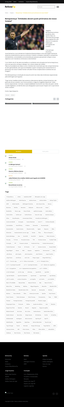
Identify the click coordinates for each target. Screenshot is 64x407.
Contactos (21, 1)
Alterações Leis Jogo (40, 196)
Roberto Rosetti (10, 311)
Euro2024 (33, 236)
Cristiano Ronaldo (49, 222)
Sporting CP (38, 318)
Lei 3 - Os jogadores (11, 268)
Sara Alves (19, 315)
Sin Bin (46, 315)
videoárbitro (51, 329)
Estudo (33, 232)
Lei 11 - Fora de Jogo (11, 261)
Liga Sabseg (52, 275)
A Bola (19, 196)
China (7, 218)
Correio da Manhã (10, 222)
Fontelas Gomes (42, 239)
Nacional (7, 95)
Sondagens (19, 318)
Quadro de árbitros (37, 304)
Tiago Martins (46, 325)
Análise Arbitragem (11, 200)
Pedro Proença (31, 297)
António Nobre (43, 200)
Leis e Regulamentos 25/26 (31, 374)
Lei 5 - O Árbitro (43, 268)
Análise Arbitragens (48, 361)
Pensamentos (41, 297)
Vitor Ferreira (17, 333)
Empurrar (46, 229)
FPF (15, 243)
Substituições (9, 322)
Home (6, 12)
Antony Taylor (53, 200)
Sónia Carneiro (28, 318)
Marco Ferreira (48, 282)
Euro (19, 236)
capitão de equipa (37, 211)
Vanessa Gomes (10, 329)
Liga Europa (33, 275)
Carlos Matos (48, 211)
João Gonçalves (28, 254)
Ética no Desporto (48, 232)
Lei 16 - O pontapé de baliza (30, 264)
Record (27, 307)
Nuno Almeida (16, 293)
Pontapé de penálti (30, 300)
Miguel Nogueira (34, 286)
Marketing (17, 286)
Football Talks (52, 239)
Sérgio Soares (28, 315)
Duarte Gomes (19, 229)
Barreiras (8, 207)
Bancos (50, 204)
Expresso (41, 236)
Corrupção (20, 222)
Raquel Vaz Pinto (10, 307)
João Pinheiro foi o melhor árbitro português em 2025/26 (27, 178)
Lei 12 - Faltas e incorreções (27, 261)
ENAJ (53, 229)
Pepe (49, 297)
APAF (7, 204)
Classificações (15, 218)
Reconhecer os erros (15, 185)
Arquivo (12, 12)
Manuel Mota (22, 282)
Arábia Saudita (15, 204)
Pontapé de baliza (17, 300)
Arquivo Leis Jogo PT (29, 381)
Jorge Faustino (14, 166)
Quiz (47, 304)
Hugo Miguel (9, 250)
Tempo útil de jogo (35, 325)
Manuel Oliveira (32, 282)
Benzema (23, 207)
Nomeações (42, 290)
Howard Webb (52, 247)
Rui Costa (19, 311)
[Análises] (45, 103)
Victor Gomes (26, 329)
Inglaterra (37, 250)
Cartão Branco (28, 214)
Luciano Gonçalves (22, 279)
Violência (8, 333)
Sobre (14, 1)
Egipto (39, 229)
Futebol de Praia (35, 243)
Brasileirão (9, 211)
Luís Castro (41, 279)
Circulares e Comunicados (31, 376)
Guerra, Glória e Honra (16, 171)
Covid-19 (40, 222)
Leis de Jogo (21, 272)
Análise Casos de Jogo (11, 381)
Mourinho (44, 286)
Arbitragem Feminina (27, 204)
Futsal (19, 247)
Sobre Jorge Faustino (10, 374)
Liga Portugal (42, 275)
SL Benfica (53, 315)
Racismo (53, 304)
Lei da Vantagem (10, 272)
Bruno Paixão (27, 211)
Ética (39, 232)
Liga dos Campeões (22, 275)
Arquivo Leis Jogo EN (29, 383)
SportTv (46, 318)
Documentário (9, 229)
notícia (11, 175)
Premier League (42, 300)
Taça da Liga (48, 322)
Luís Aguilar (33, 279)
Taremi (18, 325)
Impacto (30, 250)
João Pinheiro (39, 254)
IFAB (23, 250)
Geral (25, 359)
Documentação (44, 225)
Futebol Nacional (10, 247)
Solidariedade (9, 318)
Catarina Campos (49, 214)
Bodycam (31, 207)
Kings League (36, 257)
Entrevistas (8, 359)
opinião (11, 155)
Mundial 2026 (53, 286)
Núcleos (8, 293)
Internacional (46, 250)
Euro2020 (25, 236)
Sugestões (18, 322)
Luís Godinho (51, 279)
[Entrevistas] (18, 103)
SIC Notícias (38, 315)
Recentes (18, 151)
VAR (18, 329)
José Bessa (18, 257)
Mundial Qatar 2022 (23, 290)
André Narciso (22, 200)
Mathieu (25, 286)
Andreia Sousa (32, 200)
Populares (45, 151)
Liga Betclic (38, 272)
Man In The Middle (10, 282)
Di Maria (28, 225)
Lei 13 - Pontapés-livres (43, 261)
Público (28, 304)
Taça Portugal (9, 325)
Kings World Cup (47, 257)
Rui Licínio (27, 311)
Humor (17, 250)
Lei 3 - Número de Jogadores (48, 264)
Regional (34, 307)
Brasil (47, 207)
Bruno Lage (18, 211)
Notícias (12, 95)
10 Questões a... (10, 196)
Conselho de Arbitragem (41, 218)
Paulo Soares (52, 293)
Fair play (8, 239)
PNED (55, 297)
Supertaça (27, 322)
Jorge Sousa (9, 257)
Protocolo (20, 304)
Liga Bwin (46, 272)
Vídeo (33, 329)
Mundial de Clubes (10, 290)
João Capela (18, 254)
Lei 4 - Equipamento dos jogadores (27, 268)
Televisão (25, 325)
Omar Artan (12, 157)
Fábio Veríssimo (51, 236)
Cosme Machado (30, 222)
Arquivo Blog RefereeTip (32, 1)
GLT (34, 247)
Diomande (35, 225)
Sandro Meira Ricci (48, 311)
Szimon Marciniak (37, 322)
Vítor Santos (36, 333)
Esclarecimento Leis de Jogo (21, 232)
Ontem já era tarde (34, 293)
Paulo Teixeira (9, 297)
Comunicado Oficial (27, 218)
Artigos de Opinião (47, 359)
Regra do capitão (43, 307)
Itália (54, 250)
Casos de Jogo (38, 214)
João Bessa (9, 254)
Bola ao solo (39, 207)
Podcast (8, 300)
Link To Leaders (10, 279)
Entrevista (8, 232)
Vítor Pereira (27, 333)
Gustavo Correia (42, 247)
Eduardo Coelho (30, 229)
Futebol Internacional (48, 243)
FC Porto (16, 239)
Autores (45, 366)
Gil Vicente (27, 247)
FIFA (34, 239)
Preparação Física (10, 304)
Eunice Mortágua (10, 236)
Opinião (44, 293)
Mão (40, 282)
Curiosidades (9, 225)
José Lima (27, 257)
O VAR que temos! (14, 164)
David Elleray (19, 225)
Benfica (16, 207)
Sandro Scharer (10, 315)
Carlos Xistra (9, 214)
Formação (8, 243)
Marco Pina (9, 286)
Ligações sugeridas (29, 386)
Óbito (25, 293)
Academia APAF (28, 196)
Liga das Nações (10, 275)
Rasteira (20, 307)
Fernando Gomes (25, 239)
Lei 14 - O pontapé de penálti (13, 264)
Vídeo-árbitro (41, 329)
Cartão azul (18, 214)
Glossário (26, 379)
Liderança (29, 272)
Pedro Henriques (21, 297)
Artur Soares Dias (40, 204)
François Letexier (23, 243)
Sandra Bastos (37, 311)
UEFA (54, 325)
